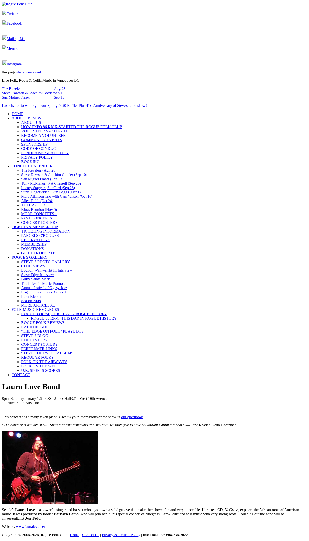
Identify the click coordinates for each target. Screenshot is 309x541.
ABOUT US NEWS (27, 118)
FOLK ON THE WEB (39, 366)
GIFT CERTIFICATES (39, 253)
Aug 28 (59, 89)
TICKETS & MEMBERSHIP (35, 227)
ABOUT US (31, 122)
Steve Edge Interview (37, 275)
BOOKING (30, 162)
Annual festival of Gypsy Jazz (44, 288)
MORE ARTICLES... (38, 305)
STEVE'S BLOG (34, 336)
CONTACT (21, 375)
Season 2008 (31, 301)
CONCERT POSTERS (39, 222)
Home (74, 535)
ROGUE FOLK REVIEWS (43, 323)
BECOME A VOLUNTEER (43, 135)
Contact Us (90, 535)
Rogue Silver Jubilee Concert (43, 292)
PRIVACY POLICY (37, 157)
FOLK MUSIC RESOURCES (35, 309)
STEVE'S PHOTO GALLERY (45, 262)
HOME (17, 114)
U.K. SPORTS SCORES (40, 370)
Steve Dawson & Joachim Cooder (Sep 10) (54, 175)
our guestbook (132, 417)
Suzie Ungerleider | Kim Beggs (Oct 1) (51, 192)
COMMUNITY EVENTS (41, 140)
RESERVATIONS (35, 240)
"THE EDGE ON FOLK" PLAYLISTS (52, 331)
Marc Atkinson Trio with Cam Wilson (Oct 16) (56, 196)
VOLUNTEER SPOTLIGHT (44, 131)
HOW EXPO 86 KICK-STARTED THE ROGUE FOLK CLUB (71, 127)
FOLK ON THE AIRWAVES (44, 362)
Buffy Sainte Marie (35, 279)
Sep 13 (59, 97)
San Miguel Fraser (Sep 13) (42, 179)
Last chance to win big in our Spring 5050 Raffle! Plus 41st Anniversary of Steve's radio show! (74, 105)
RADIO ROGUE (35, 327)
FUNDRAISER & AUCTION (45, 153)
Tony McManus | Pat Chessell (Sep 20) (51, 183)
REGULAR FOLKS (37, 357)
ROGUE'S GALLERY (30, 257)
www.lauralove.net (30, 527)
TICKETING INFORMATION (45, 231)
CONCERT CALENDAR (32, 166)
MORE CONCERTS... (39, 214)
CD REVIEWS (33, 266)
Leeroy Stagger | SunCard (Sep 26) (48, 188)
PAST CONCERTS (36, 218)
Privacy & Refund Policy (121, 535)
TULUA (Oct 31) (34, 205)
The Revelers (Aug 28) (38, 170)
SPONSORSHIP (34, 144)
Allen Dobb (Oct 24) (37, 201)
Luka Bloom (31, 296)
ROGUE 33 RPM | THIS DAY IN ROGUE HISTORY (64, 314)
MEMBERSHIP (34, 244)
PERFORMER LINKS (39, 349)
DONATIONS (32, 249)
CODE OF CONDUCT (39, 148)
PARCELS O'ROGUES (40, 236)
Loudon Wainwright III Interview (46, 270)
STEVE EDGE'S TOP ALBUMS (47, 353)
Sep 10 (59, 93)
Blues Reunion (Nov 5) (39, 209)
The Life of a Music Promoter (44, 283)
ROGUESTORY (34, 340)
